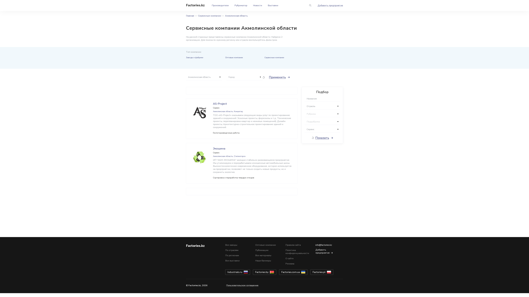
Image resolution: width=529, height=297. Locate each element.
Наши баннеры (263, 260)
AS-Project (220, 104)
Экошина (219, 148)
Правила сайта (293, 245)
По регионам (232, 255)
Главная (190, 15)
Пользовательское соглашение (242, 285)
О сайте (289, 258)
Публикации (261, 250)
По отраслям (231, 250)
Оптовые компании (234, 57)
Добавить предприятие (330, 5)
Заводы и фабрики (194, 57)
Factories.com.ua (290, 272)
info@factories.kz (323, 245)
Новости (257, 5)
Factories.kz (195, 5)
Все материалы (263, 255)
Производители (220, 5)
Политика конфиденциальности (297, 252)
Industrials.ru (234, 272)
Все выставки (232, 260)
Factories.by (261, 272)
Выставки (273, 5)
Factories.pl (319, 272)
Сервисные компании (209, 15)
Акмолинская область (236, 15)
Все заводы (231, 245)
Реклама (289, 263)
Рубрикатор (240, 5)
